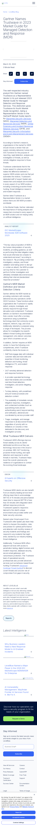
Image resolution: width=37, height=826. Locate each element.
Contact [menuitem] (22, 768)
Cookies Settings (18, 822)
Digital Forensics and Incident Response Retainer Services (18, 126)
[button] (33, 3)
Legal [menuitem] (5, 791)
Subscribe (24, 81)
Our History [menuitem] (6, 768)
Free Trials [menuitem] (23, 775)
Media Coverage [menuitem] (8, 775)
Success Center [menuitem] (8, 783)
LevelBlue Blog (14, 12)
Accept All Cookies (19, 817)
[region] (18, 809)
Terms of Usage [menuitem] (25, 791)
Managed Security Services (18, 118)
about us (10, 608)
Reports (9, 618)
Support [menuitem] (22, 778)
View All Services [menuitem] (8, 765)
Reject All (18, 812)
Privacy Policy (14, 807)
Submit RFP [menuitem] (23, 772)
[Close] (34, 794)
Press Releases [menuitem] (8, 772)
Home (5, 12)
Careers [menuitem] (22, 765)
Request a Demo (18, 719)
